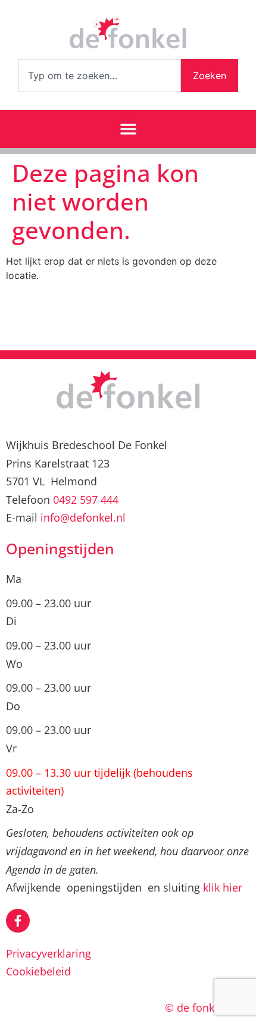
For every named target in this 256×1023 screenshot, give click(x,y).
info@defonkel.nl (83, 517)
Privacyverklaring (48, 953)
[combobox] (99, 75)
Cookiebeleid (38, 971)
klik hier (222, 887)
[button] (128, 129)
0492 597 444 (85, 499)
